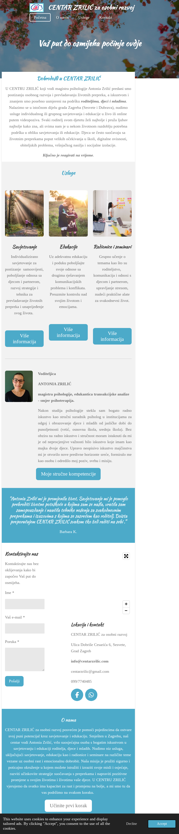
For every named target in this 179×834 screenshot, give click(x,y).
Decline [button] (131, 824)
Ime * (9, 592)
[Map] (101, 583)
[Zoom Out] (126, 610)
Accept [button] (162, 824)
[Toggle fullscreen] (126, 556)
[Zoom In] (126, 604)
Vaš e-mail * (15, 617)
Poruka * (12, 641)
